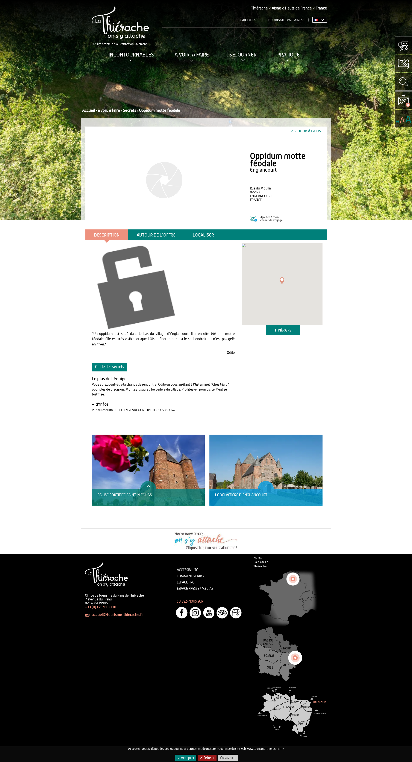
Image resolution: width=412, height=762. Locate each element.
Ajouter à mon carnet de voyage (271, 219)
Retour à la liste (309, 131)
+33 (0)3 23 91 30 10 (100, 607)
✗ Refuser (207, 758)
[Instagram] (195, 612)
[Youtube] (209, 612)
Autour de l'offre (156, 235)
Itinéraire (283, 330)
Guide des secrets (109, 367)
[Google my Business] (236, 612)
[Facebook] (182, 612)
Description (107, 235)
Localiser (203, 235)
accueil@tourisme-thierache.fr (117, 615)
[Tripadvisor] (222, 612)
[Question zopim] (403, 45)
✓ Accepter (185, 758)
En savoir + (228, 758)
